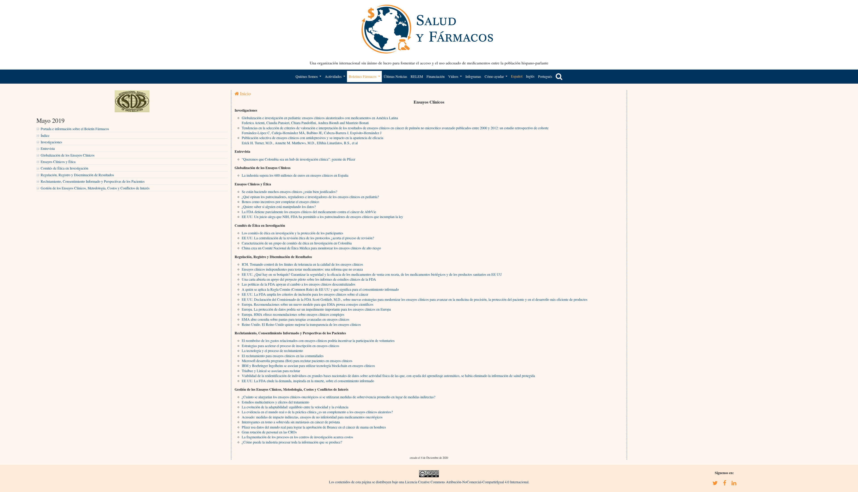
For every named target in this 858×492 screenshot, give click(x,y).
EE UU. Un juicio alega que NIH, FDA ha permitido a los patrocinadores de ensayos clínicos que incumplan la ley (322, 216)
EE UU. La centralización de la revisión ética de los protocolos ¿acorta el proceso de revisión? (308, 237)
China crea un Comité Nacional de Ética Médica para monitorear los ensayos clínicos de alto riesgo (311, 248)
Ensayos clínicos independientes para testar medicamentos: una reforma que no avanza (302, 269)
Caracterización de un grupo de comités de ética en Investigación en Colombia (297, 243)
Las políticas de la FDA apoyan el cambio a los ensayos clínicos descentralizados (298, 284)
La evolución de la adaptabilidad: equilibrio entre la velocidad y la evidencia (295, 407)
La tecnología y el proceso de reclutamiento (272, 350)
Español (516, 76)
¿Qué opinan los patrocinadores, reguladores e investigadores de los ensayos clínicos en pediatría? (310, 196)
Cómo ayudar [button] (495, 76)
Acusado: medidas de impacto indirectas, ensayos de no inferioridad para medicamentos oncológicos (312, 417)
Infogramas (473, 76)
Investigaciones (51, 142)
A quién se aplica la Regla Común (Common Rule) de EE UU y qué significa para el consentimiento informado (320, 289)
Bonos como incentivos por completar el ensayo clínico (280, 201)
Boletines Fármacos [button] (363, 76)
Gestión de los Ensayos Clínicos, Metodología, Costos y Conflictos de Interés (95, 188)
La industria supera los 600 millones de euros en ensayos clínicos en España (295, 175)
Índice (45, 135)
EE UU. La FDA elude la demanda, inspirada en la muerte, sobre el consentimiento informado (308, 380)
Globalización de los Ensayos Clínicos (68, 155)
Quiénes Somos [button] (307, 76)
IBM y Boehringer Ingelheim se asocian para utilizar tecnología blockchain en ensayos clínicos (308, 365)
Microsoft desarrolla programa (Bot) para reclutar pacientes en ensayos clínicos (297, 360)
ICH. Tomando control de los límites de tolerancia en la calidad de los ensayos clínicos (302, 264)
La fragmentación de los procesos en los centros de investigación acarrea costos (297, 437)
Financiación (436, 76)
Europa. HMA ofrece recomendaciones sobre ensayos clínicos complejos (293, 314)
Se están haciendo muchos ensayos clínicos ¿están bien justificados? (289, 191)
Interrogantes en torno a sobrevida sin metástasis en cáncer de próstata (291, 422)
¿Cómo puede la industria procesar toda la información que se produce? (292, 442)
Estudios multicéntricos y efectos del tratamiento (275, 402)
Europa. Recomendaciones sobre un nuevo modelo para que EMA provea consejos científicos (307, 304)
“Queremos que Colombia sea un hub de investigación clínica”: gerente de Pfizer (298, 159)
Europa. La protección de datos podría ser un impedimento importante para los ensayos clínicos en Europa (316, 309)
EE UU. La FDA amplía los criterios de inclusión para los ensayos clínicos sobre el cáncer (305, 294)
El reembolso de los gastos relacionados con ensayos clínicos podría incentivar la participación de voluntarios (318, 340)
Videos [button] (453, 76)
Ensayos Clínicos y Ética (58, 161)
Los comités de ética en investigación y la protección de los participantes (292, 233)
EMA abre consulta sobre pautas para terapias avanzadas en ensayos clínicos (295, 319)
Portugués (545, 76)
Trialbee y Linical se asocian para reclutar (271, 370)
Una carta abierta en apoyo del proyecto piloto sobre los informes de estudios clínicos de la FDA (309, 279)
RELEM (417, 76)
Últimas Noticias (395, 76)
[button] (559, 76)
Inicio (245, 93)
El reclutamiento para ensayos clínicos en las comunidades (283, 355)
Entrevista (48, 148)
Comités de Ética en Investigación (64, 168)
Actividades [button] (334, 76)
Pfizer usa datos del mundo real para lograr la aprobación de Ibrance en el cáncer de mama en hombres (314, 427)
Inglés (530, 76)
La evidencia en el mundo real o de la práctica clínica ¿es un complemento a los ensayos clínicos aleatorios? (317, 411)
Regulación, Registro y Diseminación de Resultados (77, 174)
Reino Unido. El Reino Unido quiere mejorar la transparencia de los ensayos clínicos (301, 324)
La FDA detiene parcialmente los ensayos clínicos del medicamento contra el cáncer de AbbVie (309, 211)
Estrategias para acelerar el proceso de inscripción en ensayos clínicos (290, 345)
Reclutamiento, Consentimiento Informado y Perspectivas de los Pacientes (93, 181)
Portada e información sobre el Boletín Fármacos (75, 128)
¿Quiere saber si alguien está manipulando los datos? (279, 206)
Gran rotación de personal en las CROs (269, 432)
